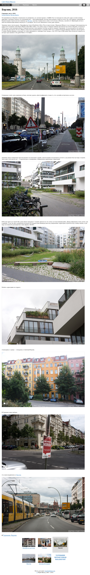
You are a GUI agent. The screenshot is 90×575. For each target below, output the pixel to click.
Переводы (26, 5)
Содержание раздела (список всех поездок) (60, 557)
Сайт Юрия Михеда (8, 2)
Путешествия (6, 5)
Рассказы (16, 5)
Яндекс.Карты (15, 15)
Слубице (44, 548)
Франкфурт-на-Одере (29, 548)
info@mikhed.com (50, 571)
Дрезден (18, 475)
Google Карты (6, 15)
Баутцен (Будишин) (44, 564)
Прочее (34, 5)
